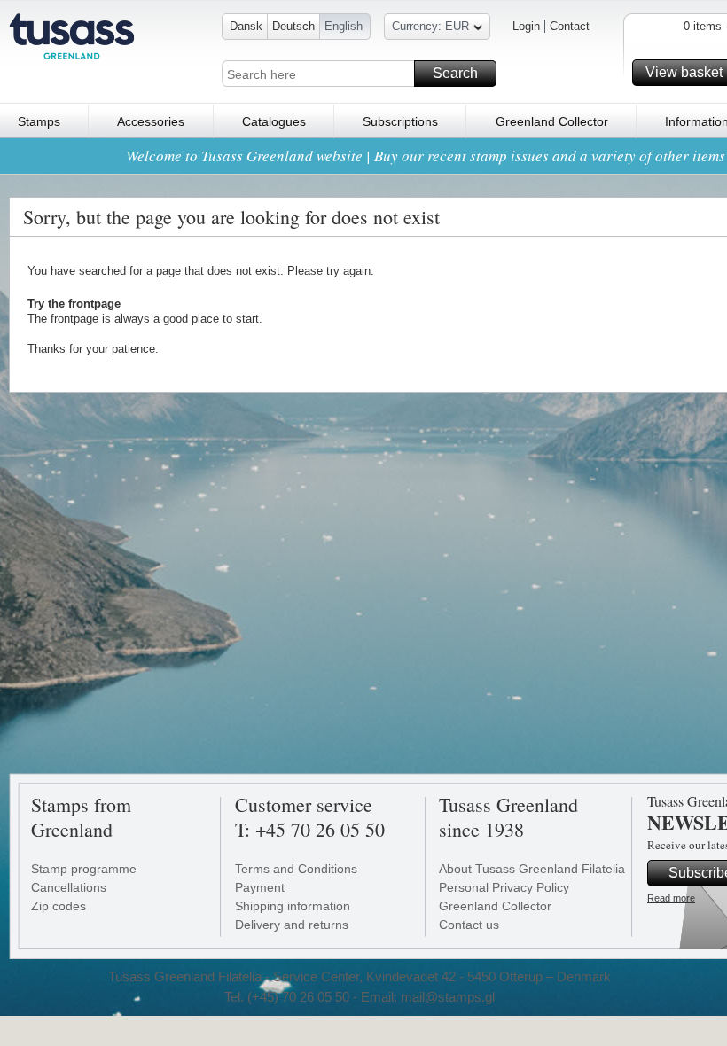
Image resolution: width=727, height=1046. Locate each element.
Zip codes (58, 906)
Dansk (246, 26)
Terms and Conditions (296, 869)
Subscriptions (400, 121)
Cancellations (68, 887)
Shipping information (292, 906)
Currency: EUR (430, 26)
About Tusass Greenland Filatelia (532, 869)
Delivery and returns (291, 924)
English (343, 26)
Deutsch (293, 26)
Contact (570, 26)
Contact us (469, 924)
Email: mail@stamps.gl (428, 996)
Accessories (150, 121)
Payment (260, 887)
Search (455, 73)
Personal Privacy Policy (504, 887)
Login (526, 26)
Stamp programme (84, 869)
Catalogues (274, 121)
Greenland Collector (552, 121)
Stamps (39, 121)
